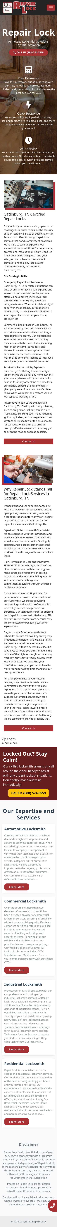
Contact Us (28, 441)
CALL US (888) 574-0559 (29, 52)
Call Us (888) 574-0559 (28, 793)
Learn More (16, 887)
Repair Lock (39, 1221)
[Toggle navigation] (51, 8)
